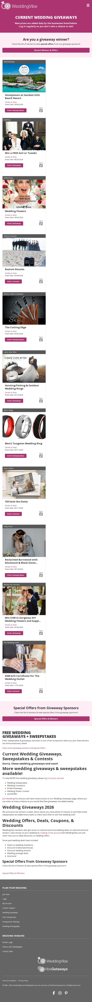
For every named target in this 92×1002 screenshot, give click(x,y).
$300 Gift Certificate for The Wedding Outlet (22, 677)
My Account (7, 903)
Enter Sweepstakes (15, 110)
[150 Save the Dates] (24, 484)
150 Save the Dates (16, 501)
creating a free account (50, 832)
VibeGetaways (9, 62)
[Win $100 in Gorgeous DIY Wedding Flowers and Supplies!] (24, 600)
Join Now (5, 894)
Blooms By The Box (11, 584)
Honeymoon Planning (10, 922)
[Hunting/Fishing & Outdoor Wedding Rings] (24, 368)
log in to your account (54, 778)
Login (4, 899)
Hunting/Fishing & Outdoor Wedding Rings (22, 387)
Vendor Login (7, 942)
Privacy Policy (23, 981)
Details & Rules (11, 102)
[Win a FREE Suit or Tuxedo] (24, 136)
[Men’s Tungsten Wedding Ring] (24, 426)
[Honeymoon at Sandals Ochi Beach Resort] (24, 78)
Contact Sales (7, 951)
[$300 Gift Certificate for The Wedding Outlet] (24, 658)
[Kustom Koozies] (24, 252)
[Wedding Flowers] (24, 194)
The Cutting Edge (15, 327)
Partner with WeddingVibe (12, 947)
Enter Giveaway (14, 165)
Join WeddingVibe (10, 798)
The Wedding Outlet (11, 642)
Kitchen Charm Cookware (13, 294)
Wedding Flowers (15, 211)
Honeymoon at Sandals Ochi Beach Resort (22, 96)
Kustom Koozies (10, 236)
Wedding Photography (11, 926)
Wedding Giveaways (10, 912)
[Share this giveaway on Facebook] (41, 110)
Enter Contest (13, 281)
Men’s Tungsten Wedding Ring (23, 443)
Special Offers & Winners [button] (13, 873)
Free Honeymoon (9, 917)
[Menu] (88, 5)
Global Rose (8, 178)
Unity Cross (8, 526)
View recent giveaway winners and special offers (24, 748)
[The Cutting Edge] (24, 310)
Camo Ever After (10, 352)
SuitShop (7, 120)
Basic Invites (8, 468)
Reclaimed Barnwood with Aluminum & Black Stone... (21, 561)
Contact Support (8, 908)
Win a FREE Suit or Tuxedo (21, 153)
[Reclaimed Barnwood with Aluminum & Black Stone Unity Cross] (24, 542)
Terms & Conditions (9, 981)
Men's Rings (8, 410)
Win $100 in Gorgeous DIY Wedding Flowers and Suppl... (23, 619)
